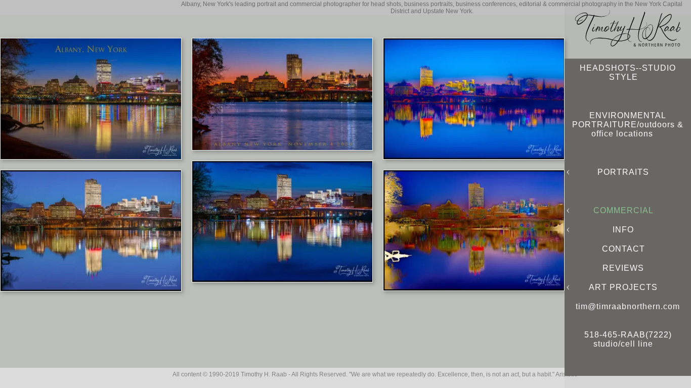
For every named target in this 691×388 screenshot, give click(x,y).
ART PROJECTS (623, 287)
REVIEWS (623, 268)
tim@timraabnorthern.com (628, 306)
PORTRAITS (623, 172)
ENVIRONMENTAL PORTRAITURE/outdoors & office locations (627, 124)
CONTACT (623, 249)
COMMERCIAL (623, 210)
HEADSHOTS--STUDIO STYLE (628, 72)
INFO (623, 229)
